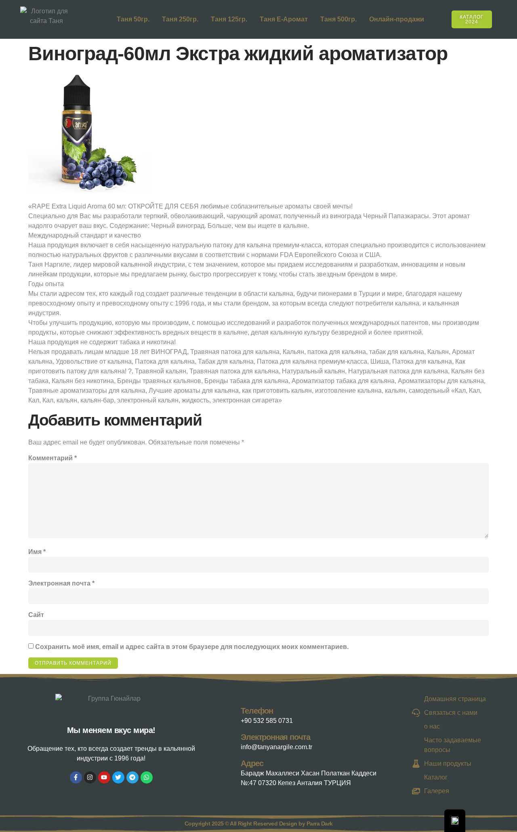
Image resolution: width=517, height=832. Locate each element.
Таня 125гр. (229, 19)
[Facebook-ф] (76, 777)
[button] (502, 18)
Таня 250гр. (180, 19)
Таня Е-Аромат (284, 19)
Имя (37, 551)
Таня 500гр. (338, 19)
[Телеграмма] (132, 777)
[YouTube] (104, 777)
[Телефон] (233, 714)
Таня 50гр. (133, 19)
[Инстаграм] (90, 777)
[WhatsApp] (147, 777)
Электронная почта (61, 583)
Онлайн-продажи (396, 19)
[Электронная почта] (233, 740)
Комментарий (52, 458)
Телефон (257, 710)
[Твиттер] (118, 777)
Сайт (36, 614)
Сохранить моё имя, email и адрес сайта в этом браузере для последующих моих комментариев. (192, 646)
